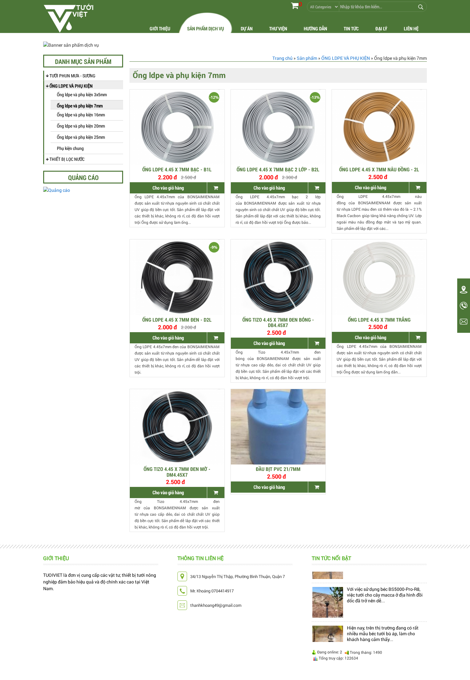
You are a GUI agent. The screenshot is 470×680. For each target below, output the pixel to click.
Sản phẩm (307, 58)
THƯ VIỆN (278, 28)
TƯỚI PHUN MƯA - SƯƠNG (72, 76)
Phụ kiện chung (70, 148)
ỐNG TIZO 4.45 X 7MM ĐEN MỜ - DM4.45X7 (177, 471)
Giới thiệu (160, 28)
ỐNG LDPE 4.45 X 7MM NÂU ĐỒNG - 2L (379, 169)
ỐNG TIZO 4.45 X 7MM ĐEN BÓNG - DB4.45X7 (278, 322)
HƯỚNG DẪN (315, 28)
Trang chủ (282, 58)
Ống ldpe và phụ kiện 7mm (80, 106)
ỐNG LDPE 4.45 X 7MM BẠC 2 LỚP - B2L (278, 169)
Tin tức (351, 28)
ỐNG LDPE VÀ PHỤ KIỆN (71, 86)
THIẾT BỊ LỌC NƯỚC (67, 159)
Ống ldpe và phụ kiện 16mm (81, 115)
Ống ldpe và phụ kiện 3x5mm (82, 94)
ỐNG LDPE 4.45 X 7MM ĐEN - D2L (177, 319)
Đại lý (381, 28)
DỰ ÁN (247, 28)
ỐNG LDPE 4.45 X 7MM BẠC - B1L (177, 169)
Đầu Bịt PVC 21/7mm (278, 468)
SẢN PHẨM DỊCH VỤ (205, 28)
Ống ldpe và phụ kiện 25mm (81, 137)
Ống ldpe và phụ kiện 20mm (81, 126)
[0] (294, 5)
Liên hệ (411, 28)
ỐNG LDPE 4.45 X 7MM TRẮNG (379, 319)
